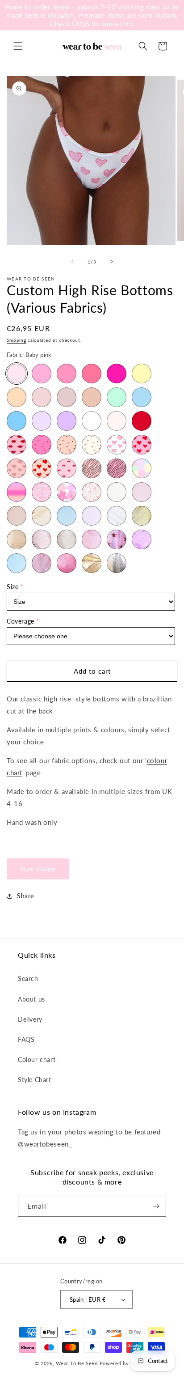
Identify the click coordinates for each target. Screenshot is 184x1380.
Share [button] (25, 896)
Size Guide (38, 869)
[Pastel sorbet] (141, 468)
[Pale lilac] (41, 421)
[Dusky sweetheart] (16, 468)
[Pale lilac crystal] (91, 516)
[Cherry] (66, 468)
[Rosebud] (91, 492)
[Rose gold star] (41, 539)
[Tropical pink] (116, 373)
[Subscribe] (156, 1206)
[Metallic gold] (91, 563)
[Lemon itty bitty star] (141, 516)
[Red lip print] (16, 444)
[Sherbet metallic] (66, 563)
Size (12, 586)
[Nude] (66, 397)
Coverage (20, 621)
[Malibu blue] (16, 421)
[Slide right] (111, 262)
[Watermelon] (91, 373)
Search (28, 978)
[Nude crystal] (16, 516)
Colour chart (36, 1059)
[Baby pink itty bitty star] (91, 539)
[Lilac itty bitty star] (141, 539)
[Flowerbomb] (66, 492)
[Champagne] (41, 397)
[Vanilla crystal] (116, 492)
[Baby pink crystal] (141, 492)
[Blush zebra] (91, 468)
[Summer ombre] (16, 492)
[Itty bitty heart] (41, 444)
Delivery (30, 1019)
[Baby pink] (16, 373)
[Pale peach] (16, 397)
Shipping (16, 340)
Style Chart (34, 1079)
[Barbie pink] (66, 373)
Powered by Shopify (125, 1363)
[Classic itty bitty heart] (91, 444)
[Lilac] (66, 421)
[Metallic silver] (116, 563)
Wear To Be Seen (77, 1363)
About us (31, 999)
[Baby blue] (141, 397)
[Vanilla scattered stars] (116, 516)
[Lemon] (141, 373)
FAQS (26, 1039)
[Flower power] (41, 492)
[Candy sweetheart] (116, 444)
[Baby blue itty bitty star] (16, 563)
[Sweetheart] (41, 468)
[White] (91, 421)
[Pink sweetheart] (141, 444)
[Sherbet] (41, 373)
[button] (18, 46)
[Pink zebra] (116, 468)
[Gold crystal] (41, 516)
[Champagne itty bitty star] (66, 539)
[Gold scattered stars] (16, 539)
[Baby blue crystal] (66, 516)
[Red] (141, 421)
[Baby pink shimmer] (41, 563)
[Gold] (91, 397)
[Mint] (116, 397)
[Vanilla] (116, 421)
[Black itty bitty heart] (66, 444)
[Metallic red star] (116, 539)
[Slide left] (72, 262)
